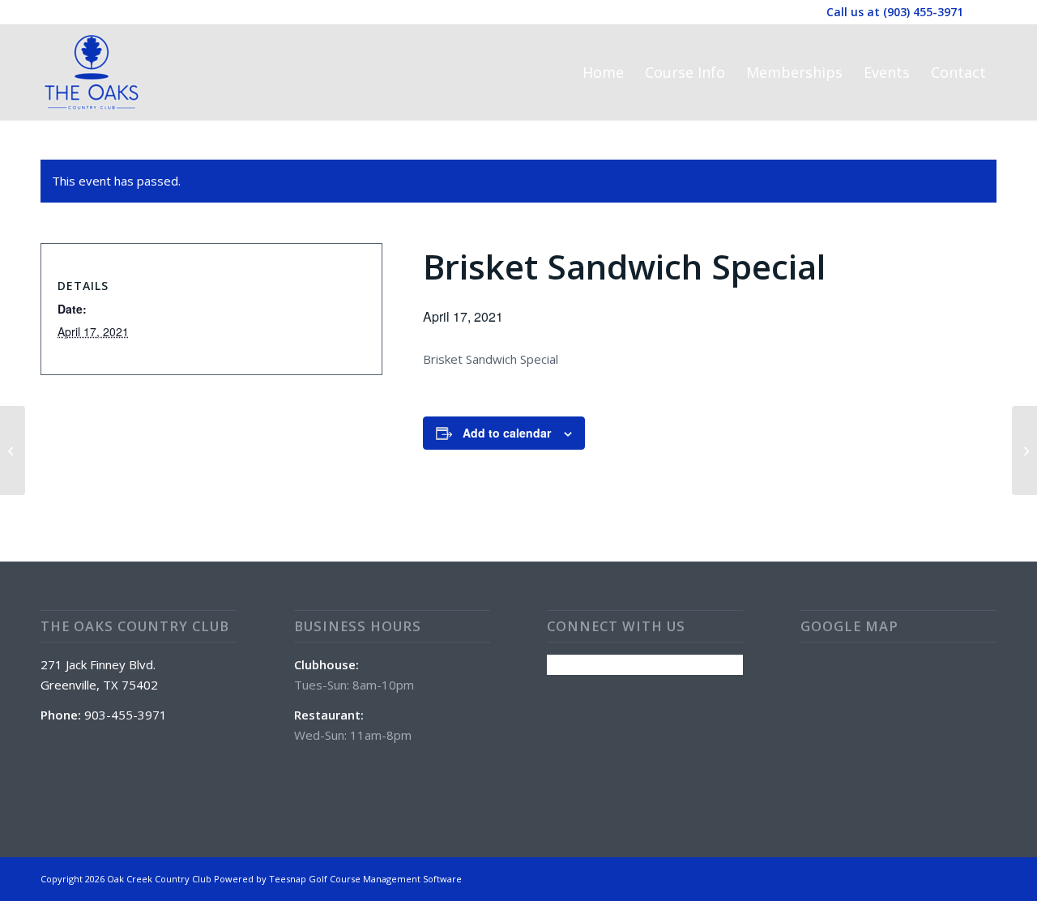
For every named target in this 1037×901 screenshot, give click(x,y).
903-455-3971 (125, 715)
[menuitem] (603, 72)
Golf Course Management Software (385, 879)
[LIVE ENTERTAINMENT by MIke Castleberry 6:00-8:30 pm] (12, 450)
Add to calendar (507, 433)
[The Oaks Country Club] (92, 72)
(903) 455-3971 (923, 11)
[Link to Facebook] (984, 12)
